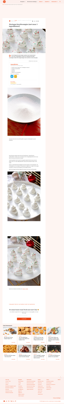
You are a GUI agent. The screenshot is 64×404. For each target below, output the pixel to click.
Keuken (40, 1)
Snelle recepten (21, 395)
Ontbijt (19, 382)
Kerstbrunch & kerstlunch (50, 384)
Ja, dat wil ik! (24, 318)
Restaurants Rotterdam (31, 384)
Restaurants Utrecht (30, 382)
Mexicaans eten (40, 381)
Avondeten (20, 386)
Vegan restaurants (30, 389)
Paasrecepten (48, 387)
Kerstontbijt (48, 386)
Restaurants (54, 1)
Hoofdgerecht (20, 389)
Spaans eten (40, 389)
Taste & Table (25, 289)
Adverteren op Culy (8, 391)
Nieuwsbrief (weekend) (9, 387)
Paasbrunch (48, 389)
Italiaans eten (40, 386)
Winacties (7, 389)
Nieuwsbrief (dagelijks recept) (10, 386)
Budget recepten (21, 394)
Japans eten (40, 391)
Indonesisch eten (41, 387)
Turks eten (40, 384)
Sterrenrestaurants (30, 387)
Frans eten (40, 392)
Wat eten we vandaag (31, 1)
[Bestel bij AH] (12, 76)
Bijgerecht (20, 391)
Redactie (12, 20)
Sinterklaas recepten (50, 381)
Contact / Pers (8, 381)
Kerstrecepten (20, 381)
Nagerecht (20, 392)
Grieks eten (40, 382)
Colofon (6, 384)
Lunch (19, 384)
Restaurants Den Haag (31, 386)
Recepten (22, 1)
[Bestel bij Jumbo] (15, 76)
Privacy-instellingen (56, 397)
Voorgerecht (20, 387)
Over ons (7, 382)
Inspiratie (47, 1)
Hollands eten (40, 394)
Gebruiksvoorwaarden (9, 392)
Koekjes (15, 20)
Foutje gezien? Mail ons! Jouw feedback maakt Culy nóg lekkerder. (22, 304)
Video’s (59, 379)
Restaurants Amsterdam (31, 381)
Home (3, 4)
